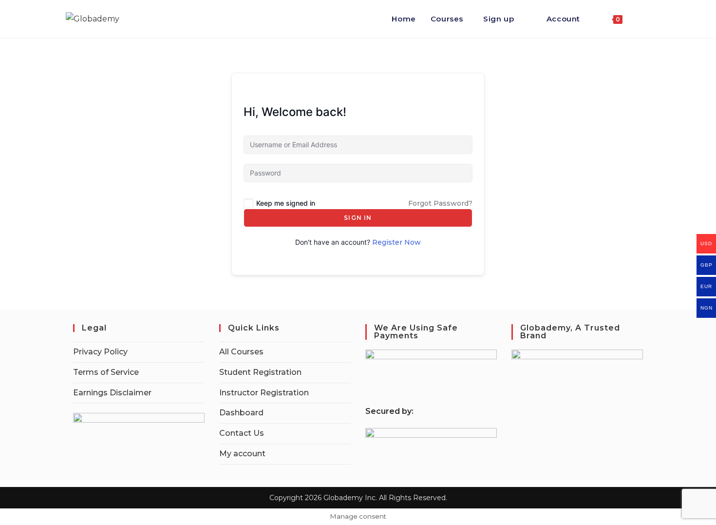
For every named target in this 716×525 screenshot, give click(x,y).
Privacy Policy (100, 351)
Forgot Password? (440, 203)
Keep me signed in (285, 203)
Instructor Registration (264, 392)
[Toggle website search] (640, 19)
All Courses (241, 351)
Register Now (396, 242)
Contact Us (241, 433)
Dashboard (241, 412)
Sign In (358, 217)
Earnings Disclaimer (112, 392)
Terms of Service (106, 372)
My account (242, 453)
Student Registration (260, 372)
